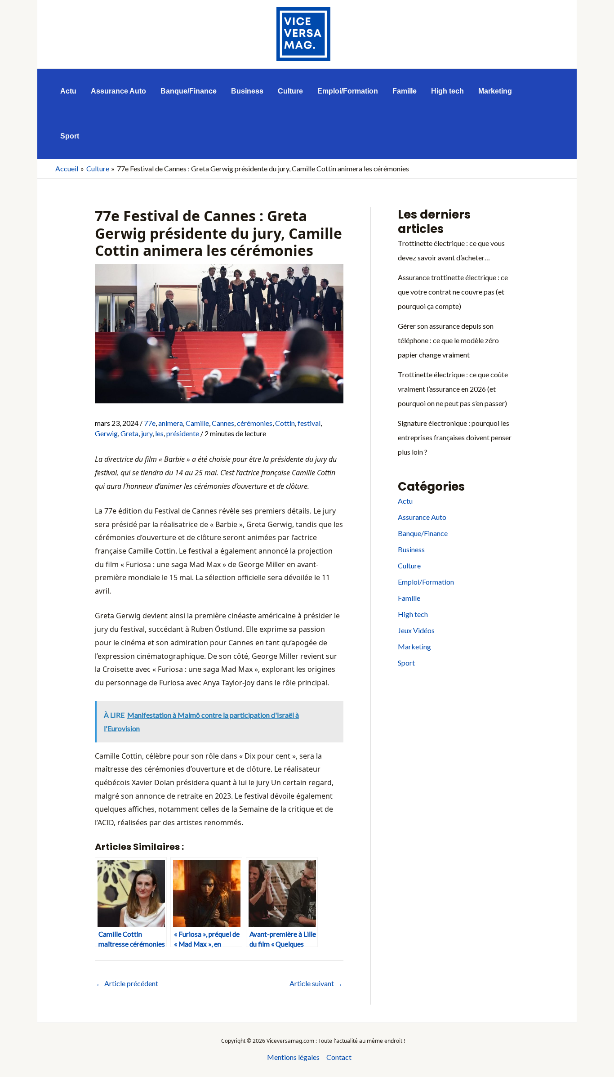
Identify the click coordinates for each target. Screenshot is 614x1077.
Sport (406, 662)
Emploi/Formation (426, 581)
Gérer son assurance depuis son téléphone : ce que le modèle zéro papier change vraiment (448, 340)
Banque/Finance (423, 533)
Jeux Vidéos (416, 630)
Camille (197, 423)
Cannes (223, 423)
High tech (413, 614)
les (159, 433)
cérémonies (254, 423)
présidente (182, 433)
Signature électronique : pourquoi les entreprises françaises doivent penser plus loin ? (455, 437)
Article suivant (316, 983)
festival (309, 423)
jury (146, 433)
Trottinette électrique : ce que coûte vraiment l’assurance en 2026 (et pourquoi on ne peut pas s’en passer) (453, 388)
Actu (405, 500)
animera (170, 423)
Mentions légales (293, 1057)
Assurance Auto (422, 517)
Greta (129, 433)
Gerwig (106, 433)
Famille (409, 598)
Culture (409, 565)
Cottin (285, 423)
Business (411, 549)
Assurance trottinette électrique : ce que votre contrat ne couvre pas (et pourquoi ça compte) (453, 291)
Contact (338, 1057)
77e (150, 423)
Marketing (414, 646)
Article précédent (127, 983)
